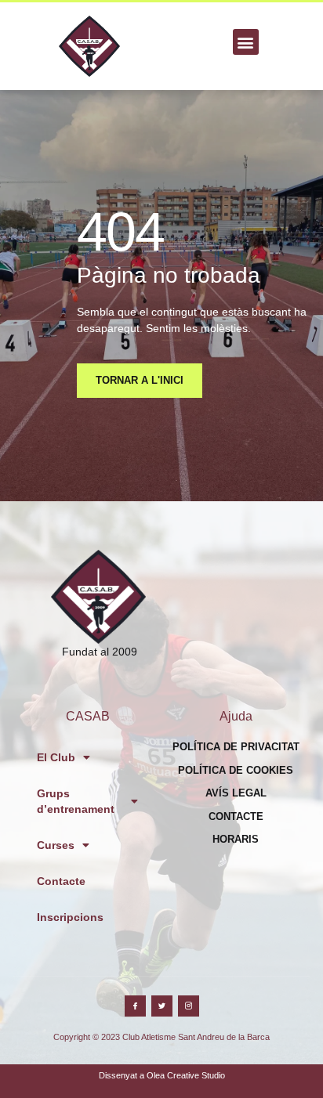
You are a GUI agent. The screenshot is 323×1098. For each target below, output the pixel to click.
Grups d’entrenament (75, 801)
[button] (246, 42)
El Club (56, 757)
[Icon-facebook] (135, 1006)
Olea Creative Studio (186, 1075)
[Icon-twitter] (161, 1006)
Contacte (61, 881)
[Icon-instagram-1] (188, 1006)
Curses (55, 845)
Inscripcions (70, 917)
